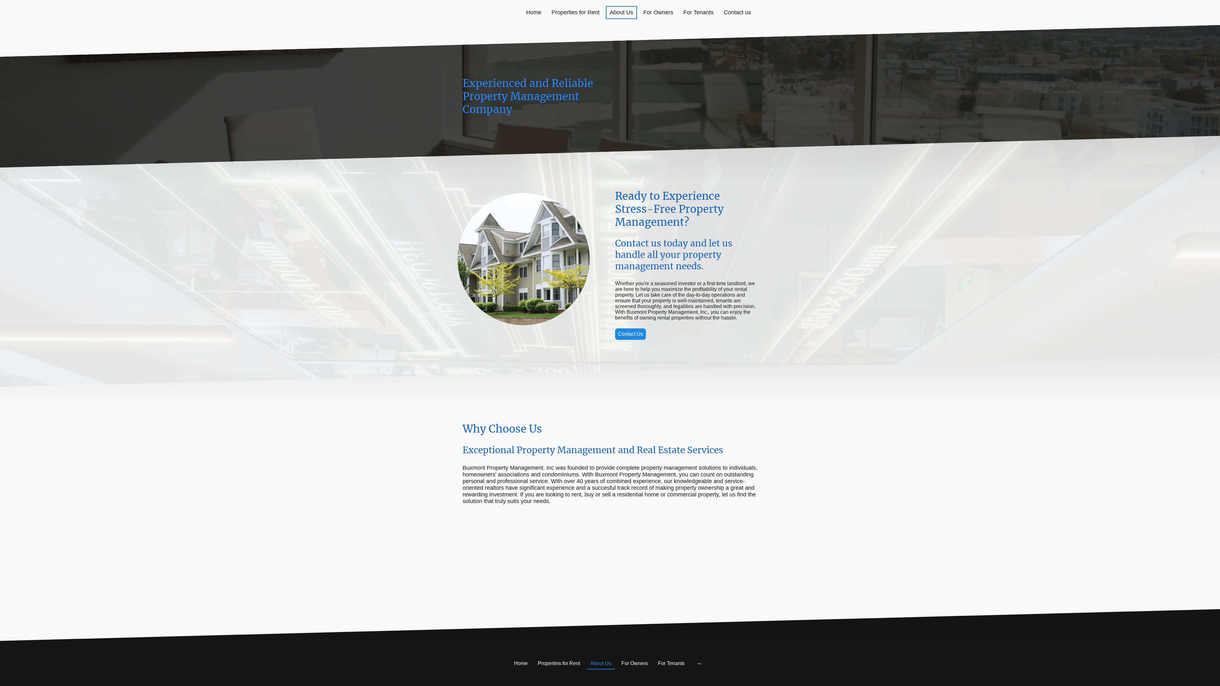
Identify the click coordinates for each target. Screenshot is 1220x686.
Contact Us (630, 334)
